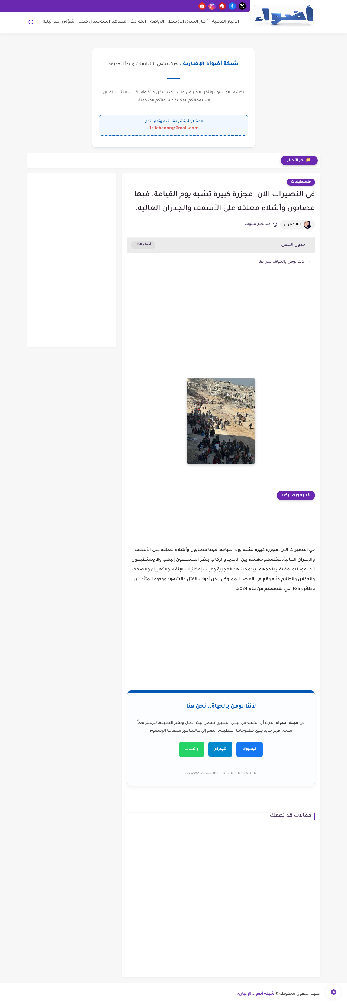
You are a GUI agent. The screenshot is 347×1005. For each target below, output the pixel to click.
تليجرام (220, 749)
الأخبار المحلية (225, 22)
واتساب (191, 749)
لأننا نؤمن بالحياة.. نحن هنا (281, 262)
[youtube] (202, 6)
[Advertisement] (221, 322)
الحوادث (138, 22)
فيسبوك (249, 749)
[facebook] (232, 6)
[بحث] (31, 22)
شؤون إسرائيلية (59, 22)
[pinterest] (222, 6)
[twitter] (242, 6)
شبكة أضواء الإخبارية (256, 994)
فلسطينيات (301, 182)
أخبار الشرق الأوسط (188, 22)
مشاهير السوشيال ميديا (102, 22)
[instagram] (212, 6)
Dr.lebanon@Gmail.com (173, 128)
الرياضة (157, 22)
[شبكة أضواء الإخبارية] (283, 16)
